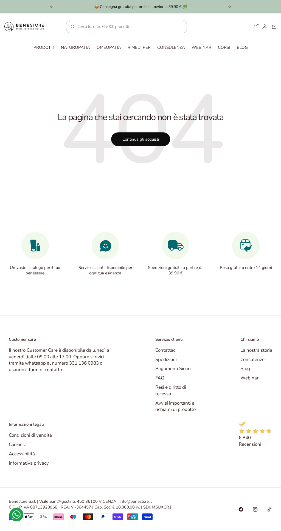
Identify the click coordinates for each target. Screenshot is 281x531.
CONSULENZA (171, 47)
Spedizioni (166, 359)
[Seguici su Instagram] (255, 509)
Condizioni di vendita (30, 435)
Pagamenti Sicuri (173, 368)
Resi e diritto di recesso (170, 390)
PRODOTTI (43, 47)
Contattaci (165, 350)
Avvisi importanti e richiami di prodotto (175, 406)
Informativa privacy (29, 463)
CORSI (224, 47)
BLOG (242, 47)
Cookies (17, 444)
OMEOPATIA (109, 47)
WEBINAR (201, 47)
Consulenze (252, 359)
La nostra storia (256, 350)
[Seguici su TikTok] (269, 509)
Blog (245, 368)
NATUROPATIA (75, 47)
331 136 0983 (84, 363)
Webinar (249, 378)
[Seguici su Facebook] (241, 509)
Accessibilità (22, 454)
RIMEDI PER (139, 47)
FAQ (159, 378)
